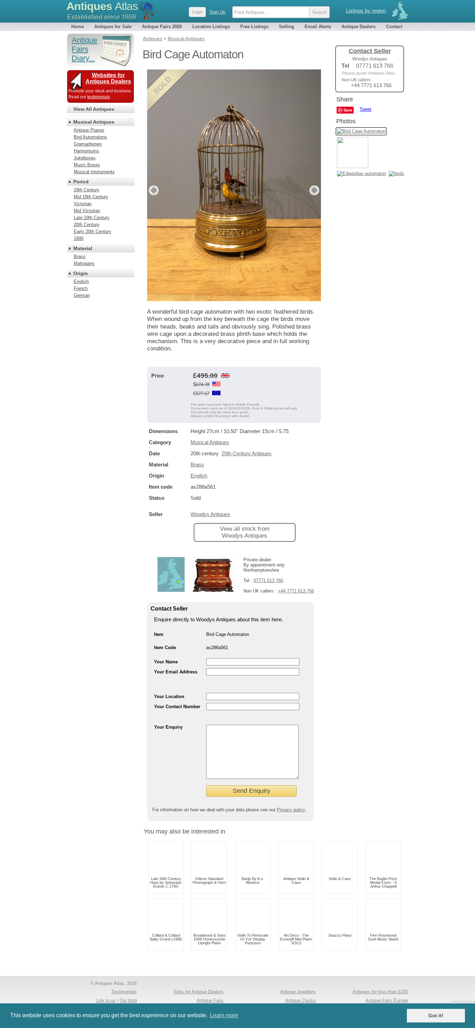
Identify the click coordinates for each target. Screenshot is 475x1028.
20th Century (86, 224)
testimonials (98, 96)
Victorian (82, 203)
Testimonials (124, 991)
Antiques (102, 6)
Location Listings (211, 26)
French (81, 288)
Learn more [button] (224, 1015)
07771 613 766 (268, 580)
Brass (197, 464)
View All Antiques (93, 109)
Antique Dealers (358, 26)
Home (77, 26)
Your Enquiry (168, 727)
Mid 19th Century (91, 196)
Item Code (165, 647)
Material (82, 248)
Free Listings (254, 26)
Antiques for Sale (112, 26)
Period (81, 181)
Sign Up (217, 12)
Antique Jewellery (298, 991)
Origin (80, 273)
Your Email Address (175, 671)
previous (153, 190)
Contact (394, 26)
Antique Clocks (300, 1000)
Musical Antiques (210, 442)
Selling (286, 26)
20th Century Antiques (247, 453)
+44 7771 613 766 (296, 591)
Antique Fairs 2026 (162, 26)
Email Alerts (318, 26)
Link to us (106, 1000)
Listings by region (366, 11)
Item (158, 634)
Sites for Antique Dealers (199, 991)
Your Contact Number (177, 706)
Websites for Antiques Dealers (108, 78)
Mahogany (84, 263)
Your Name (166, 661)
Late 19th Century (92, 217)
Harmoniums (86, 151)
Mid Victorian (87, 210)
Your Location (169, 696)
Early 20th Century (92, 231)
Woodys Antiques (210, 514)
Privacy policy (291, 809)
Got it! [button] (435, 1015)
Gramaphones (88, 144)
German (82, 295)
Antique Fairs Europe (386, 1000)
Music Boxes (87, 164)
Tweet (365, 109)
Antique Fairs (210, 1000)
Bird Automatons (90, 137)
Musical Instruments (94, 171)
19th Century (86, 189)
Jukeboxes (85, 157)
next (315, 190)
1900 (78, 238)
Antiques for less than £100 (380, 991)
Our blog (128, 1000)
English (199, 476)
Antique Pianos (89, 130)
